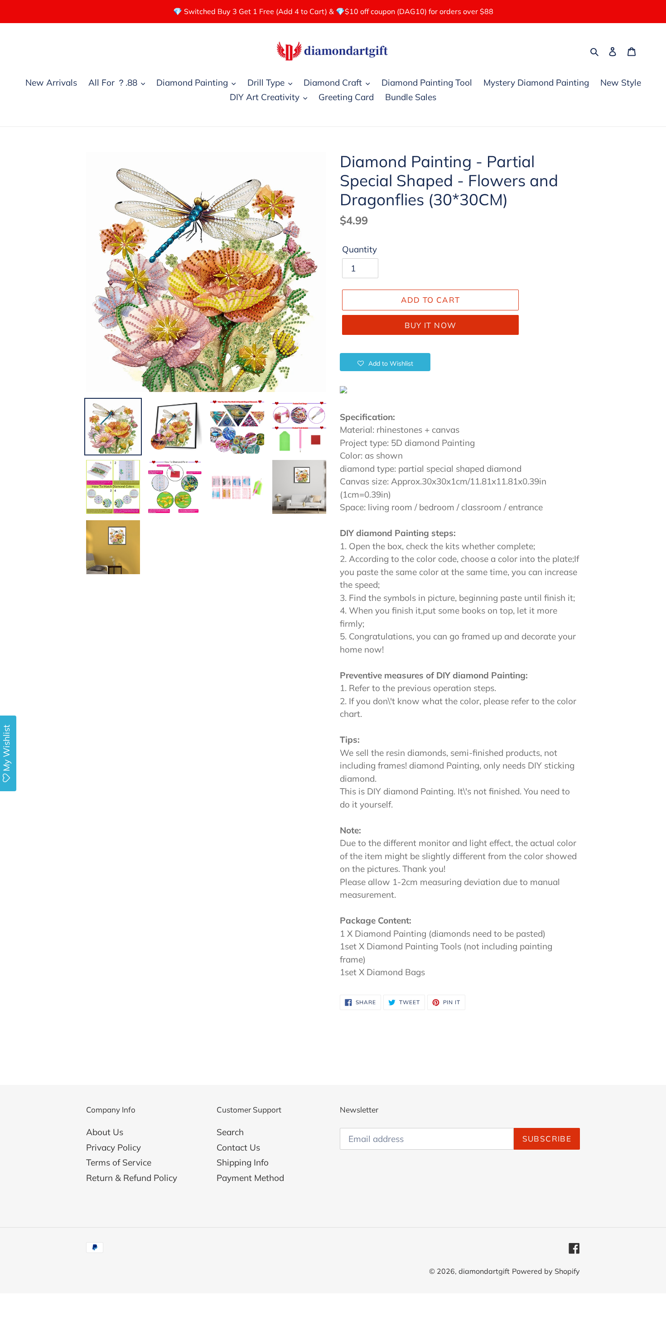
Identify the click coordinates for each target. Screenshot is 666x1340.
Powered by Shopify (546, 1271)
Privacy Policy (113, 1147)
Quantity (359, 249)
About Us (104, 1132)
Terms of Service (118, 1162)
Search (230, 1132)
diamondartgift (484, 1271)
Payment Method (250, 1177)
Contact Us (238, 1147)
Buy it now (431, 325)
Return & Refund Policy (131, 1177)
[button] (385, 362)
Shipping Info (243, 1162)
